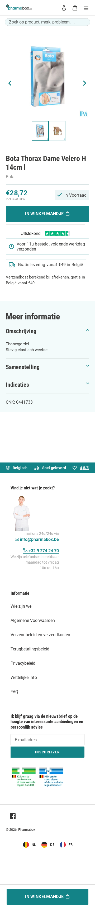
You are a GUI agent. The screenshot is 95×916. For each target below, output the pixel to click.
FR (71, 845)
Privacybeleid (23, 663)
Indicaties (17, 384)
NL (34, 845)
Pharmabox (26, 830)
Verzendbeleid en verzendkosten (40, 634)
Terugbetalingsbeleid (30, 648)
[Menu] (86, 7)
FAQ (14, 691)
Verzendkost (17, 277)
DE (52, 845)
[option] (48, 845)
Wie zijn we (21, 606)
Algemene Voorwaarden (33, 620)
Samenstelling (23, 367)
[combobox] (47, 22)
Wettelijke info (24, 677)
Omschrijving (21, 331)
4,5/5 (84, 468)
